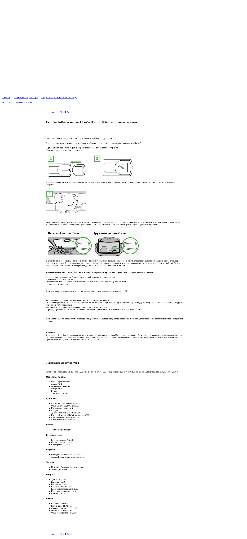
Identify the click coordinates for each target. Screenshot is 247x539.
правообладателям (24, 102)
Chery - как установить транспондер (59, 97)
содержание (51, 112)
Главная (6, 97)
